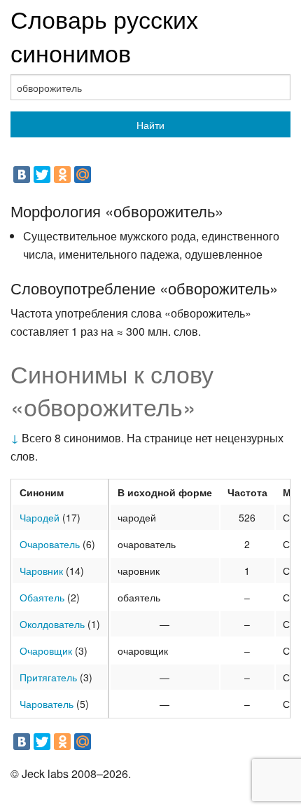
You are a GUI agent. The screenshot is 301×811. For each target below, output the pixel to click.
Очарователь (50, 544)
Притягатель (48, 677)
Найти (150, 125)
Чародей (39, 517)
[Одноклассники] (62, 174)
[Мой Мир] (82, 174)
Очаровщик (46, 650)
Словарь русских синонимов (104, 35)
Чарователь (47, 704)
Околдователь (52, 624)
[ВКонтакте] (21, 174)
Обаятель (42, 597)
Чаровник (41, 571)
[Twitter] (42, 174)
